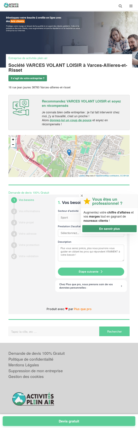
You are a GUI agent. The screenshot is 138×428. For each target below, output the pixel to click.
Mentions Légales (23, 365)
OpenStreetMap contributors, (108, 175)
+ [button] (13, 139)
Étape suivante (88, 271)
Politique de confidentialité (30, 359)
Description (64, 241)
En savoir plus (109, 228)
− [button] (13, 144)
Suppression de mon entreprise (35, 370)
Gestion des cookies (26, 376)
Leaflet (81, 175)
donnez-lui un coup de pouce (71, 120)
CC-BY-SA (124, 175)
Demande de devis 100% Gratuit (36, 353)
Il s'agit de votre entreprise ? (27, 78)
